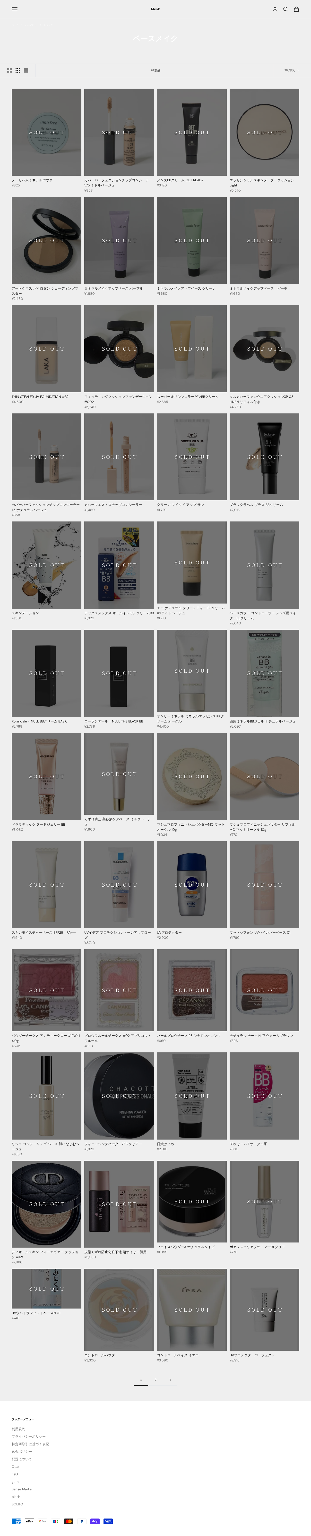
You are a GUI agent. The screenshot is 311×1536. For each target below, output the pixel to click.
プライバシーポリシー (29, 1436)
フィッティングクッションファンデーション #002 (118, 399)
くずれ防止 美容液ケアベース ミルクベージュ (117, 821)
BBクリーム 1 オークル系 (248, 1144)
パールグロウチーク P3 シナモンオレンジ (189, 1035)
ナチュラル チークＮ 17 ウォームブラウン (261, 1035)
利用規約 (18, 1429)
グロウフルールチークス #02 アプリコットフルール (117, 1038)
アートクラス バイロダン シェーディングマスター (45, 291)
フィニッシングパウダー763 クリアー (113, 1144)
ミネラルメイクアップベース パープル (113, 288)
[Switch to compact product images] (26, 70)
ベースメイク (46, 25)
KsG (15, 1474)
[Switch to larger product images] (9, 70)
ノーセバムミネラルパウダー (34, 180)
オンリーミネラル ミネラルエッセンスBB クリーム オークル (190, 718)
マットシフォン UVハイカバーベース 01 (260, 932)
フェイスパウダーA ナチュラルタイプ (186, 1247)
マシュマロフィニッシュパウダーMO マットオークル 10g (191, 827)
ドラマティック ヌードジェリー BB (38, 824)
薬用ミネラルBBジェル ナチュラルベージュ (263, 721)
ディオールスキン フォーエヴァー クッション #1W (45, 1254)
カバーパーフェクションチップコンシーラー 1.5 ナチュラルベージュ (46, 507)
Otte (15, 1466)
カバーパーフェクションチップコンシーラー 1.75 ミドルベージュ (118, 182)
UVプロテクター (169, 932)
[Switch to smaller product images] (18, 70)
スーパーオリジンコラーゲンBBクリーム (188, 396)
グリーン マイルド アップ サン (180, 505)
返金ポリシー (22, 1451)
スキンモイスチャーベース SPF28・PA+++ (44, 932)
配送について (22, 1459)
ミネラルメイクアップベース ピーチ (258, 288)
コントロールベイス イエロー (179, 1355)
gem (15, 1481)
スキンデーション (25, 613)
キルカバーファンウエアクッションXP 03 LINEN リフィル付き (261, 399)
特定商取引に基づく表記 (30, 1444)
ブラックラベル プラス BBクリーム (256, 505)
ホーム (15, 25)
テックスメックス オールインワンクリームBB (119, 613)
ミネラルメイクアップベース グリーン (186, 288)
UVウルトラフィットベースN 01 (36, 1313)
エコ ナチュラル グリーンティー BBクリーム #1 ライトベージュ (191, 610)
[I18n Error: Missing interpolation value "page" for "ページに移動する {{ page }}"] (170, 1380)
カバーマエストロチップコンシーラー (113, 505)
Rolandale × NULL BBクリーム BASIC (40, 721)
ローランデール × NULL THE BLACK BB (113, 721)
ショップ (29, 25)
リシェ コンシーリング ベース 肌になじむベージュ (45, 1146)
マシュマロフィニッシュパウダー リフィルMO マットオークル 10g (262, 827)
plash (16, 1496)
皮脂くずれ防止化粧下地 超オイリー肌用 (115, 1252)
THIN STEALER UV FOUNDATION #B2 (40, 396)
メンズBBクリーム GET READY (180, 180)
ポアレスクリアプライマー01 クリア (257, 1247)
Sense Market (22, 1489)
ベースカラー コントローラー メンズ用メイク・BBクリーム (263, 615)
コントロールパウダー (101, 1355)
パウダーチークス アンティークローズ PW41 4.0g (46, 1038)
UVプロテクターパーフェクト (252, 1355)
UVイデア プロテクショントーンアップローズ (117, 935)
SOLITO (17, 1504)
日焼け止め (165, 1144)
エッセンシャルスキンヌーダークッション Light (262, 182)
